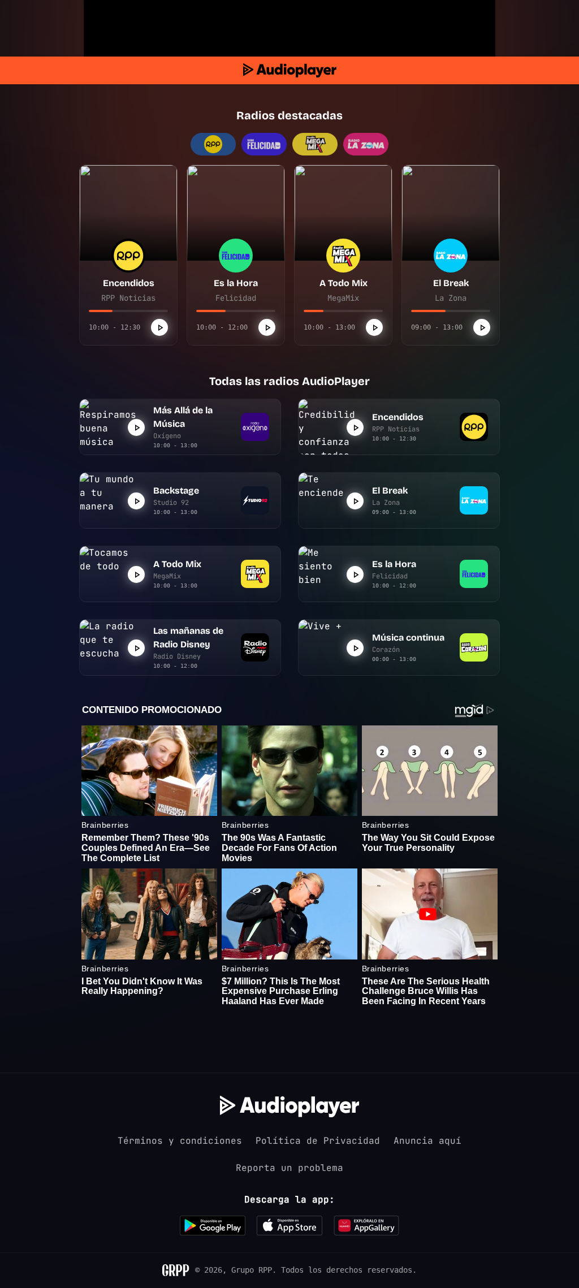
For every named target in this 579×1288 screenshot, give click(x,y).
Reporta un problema (289, 1168)
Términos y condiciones (180, 1141)
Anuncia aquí (427, 1141)
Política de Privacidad (318, 1141)
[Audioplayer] (289, 70)
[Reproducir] (159, 327)
